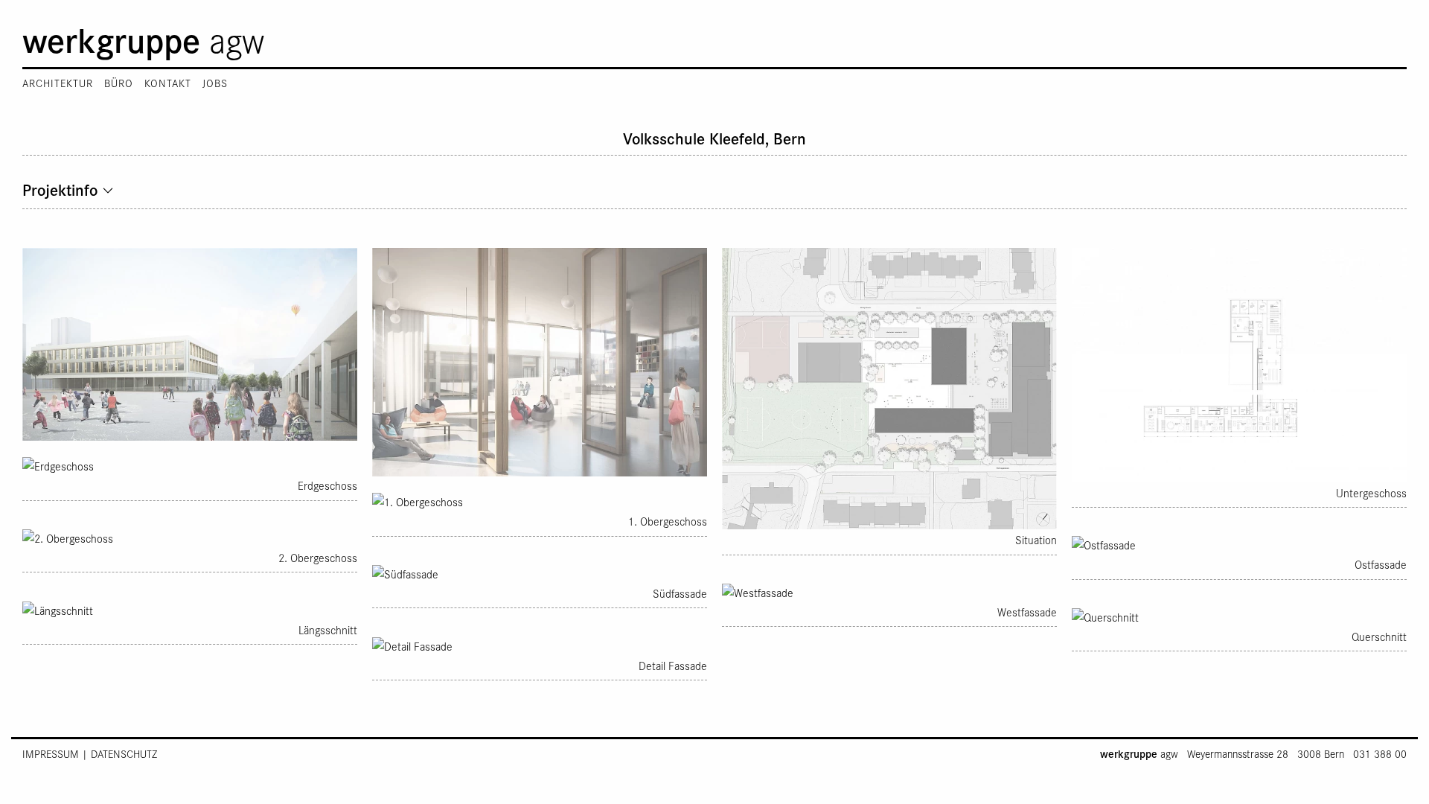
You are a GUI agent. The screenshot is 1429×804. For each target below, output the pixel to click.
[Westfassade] (889, 591)
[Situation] (889, 387)
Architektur (57, 83)
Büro (118, 83)
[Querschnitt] (1239, 615)
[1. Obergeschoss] (539, 500)
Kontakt (167, 83)
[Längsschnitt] (189, 608)
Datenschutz (124, 754)
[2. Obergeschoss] (189, 536)
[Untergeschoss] (1239, 363)
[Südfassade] (539, 572)
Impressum (50, 754)
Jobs (215, 83)
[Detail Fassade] (539, 643)
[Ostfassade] (1239, 543)
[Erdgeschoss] (189, 464)
